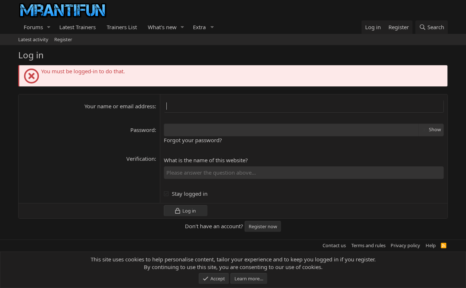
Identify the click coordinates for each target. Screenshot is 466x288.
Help (431, 245)
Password (142, 129)
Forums (33, 27)
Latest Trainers (77, 27)
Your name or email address (119, 106)
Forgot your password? (193, 140)
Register (63, 39)
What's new (162, 27)
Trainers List (122, 27)
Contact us (334, 245)
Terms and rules (368, 245)
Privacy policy (405, 245)
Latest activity (33, 39)
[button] (49, 27)
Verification (140, 158)
